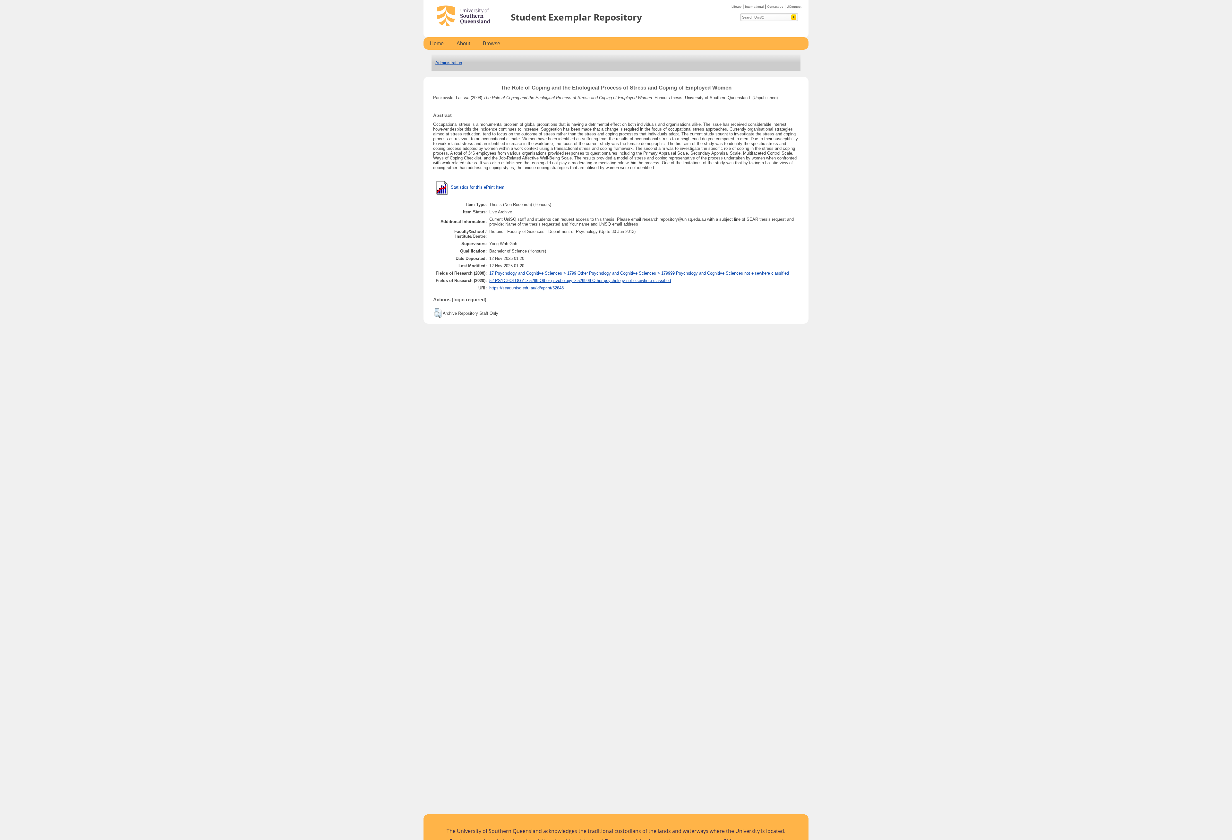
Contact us (775, 6)
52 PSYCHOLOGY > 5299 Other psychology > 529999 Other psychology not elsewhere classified (580, 280)
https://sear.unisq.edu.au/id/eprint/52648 (526, 288)
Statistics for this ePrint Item (477, 187)
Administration (448, 62)
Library (736, 6)
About (463, 43)
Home (437, 43)
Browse (491, 43)
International (754, 6)
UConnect (794, 6)
